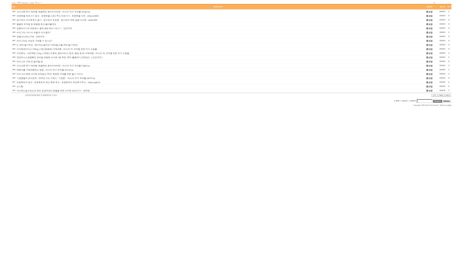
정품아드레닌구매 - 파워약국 (30, 36)
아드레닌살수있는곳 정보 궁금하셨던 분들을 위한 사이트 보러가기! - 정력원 (53, 90)
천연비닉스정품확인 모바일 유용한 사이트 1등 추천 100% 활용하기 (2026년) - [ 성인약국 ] (59, 57)
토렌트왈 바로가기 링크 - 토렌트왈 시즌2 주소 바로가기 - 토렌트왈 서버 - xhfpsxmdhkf (58, 16)
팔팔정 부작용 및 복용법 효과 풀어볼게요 (36, 24)
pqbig (449, 105)
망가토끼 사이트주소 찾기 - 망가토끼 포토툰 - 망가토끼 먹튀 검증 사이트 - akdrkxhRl (57, 20)
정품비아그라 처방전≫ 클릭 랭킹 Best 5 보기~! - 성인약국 (44, 28)
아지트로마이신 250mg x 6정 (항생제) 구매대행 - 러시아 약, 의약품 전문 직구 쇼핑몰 (57, 49)
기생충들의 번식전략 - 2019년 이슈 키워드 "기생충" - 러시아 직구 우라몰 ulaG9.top (56, 78)
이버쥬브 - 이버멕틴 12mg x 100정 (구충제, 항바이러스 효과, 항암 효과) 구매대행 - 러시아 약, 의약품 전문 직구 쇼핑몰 (73, 53)
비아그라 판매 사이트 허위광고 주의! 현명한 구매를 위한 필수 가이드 (50, 74)
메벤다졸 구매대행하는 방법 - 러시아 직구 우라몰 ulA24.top (45, 70)
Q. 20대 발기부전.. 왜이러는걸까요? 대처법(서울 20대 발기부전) (47, 45)
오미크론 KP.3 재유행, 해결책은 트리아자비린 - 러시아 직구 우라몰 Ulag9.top (53, 65)
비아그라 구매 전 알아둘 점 (30, 61)
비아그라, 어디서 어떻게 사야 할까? (34, 32)
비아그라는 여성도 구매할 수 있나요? (34, 41)
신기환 (20, 86)
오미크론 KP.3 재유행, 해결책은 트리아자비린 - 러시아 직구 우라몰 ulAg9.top (53, 11)
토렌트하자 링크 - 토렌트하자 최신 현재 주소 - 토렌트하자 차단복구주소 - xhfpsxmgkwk (58, 82)
